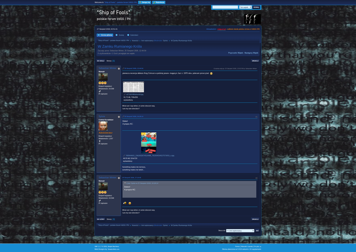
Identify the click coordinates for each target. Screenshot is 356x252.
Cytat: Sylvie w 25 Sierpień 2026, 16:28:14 (142, 183)
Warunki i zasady (247, 246)
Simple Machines (113, 246)
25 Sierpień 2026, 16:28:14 (133, 116)
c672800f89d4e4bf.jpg (134, 94)
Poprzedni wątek (235, 53)
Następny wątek (251, 53)
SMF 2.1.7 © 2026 (101, 246)
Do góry (100, 219)
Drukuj (255, 61)
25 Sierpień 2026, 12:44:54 (133, 68)
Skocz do (221, 231)
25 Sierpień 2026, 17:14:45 (131, 177)
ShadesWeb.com (113, 249)
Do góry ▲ (257, 246)
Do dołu (100, 61)
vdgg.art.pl (221, 29)
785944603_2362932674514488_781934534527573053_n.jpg (149, 156)
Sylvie (165, 41)
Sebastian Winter (107, 68)
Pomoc (237, 246)
